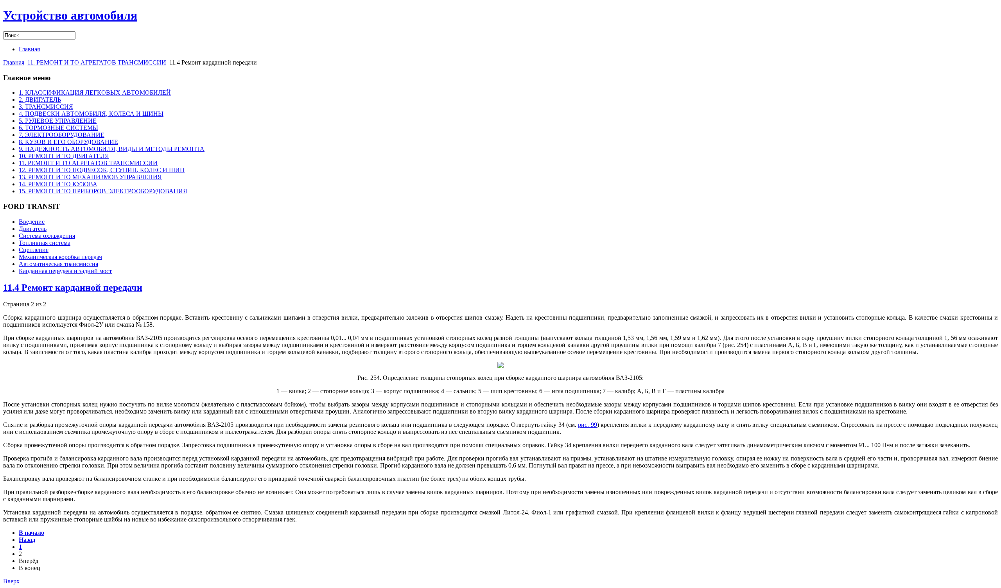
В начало (31, 532)
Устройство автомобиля (70, 15)
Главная (13, 62)
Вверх (11, 581)
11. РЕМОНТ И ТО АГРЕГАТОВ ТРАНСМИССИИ (96, 62)
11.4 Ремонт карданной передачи (72, 287)
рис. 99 (587, 424)
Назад (27, 539)
